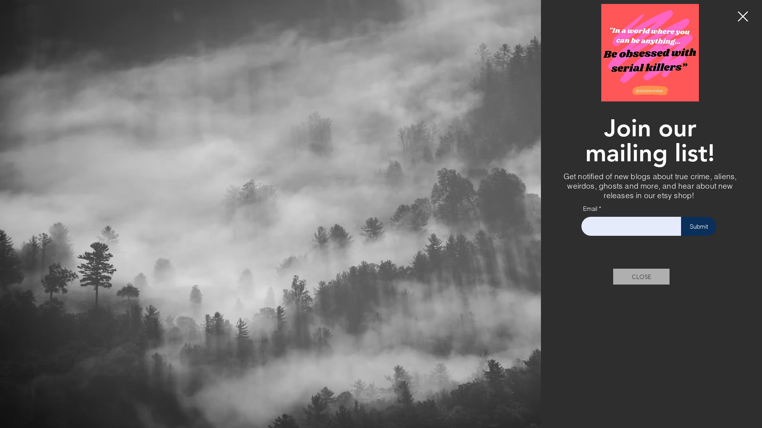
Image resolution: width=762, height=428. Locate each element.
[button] (743, 16)
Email (590, 209)
